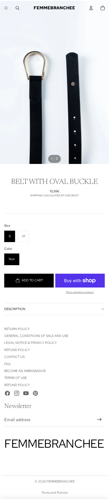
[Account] (91, 8)
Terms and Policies (55, 492)
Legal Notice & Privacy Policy (30, 343)
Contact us (14, 357)
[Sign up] (99, 420)
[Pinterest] (35, 393)
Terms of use (15, 378)
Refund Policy (17, 350)
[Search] (17, 8)
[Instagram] (16, 393)
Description (14, 309)
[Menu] (6, 8)
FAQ (7, 364)
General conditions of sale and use (36, 336)
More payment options (80, 292)
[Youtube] (26, 393)
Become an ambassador (25, 371)
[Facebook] (7, 393)
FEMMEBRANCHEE (61, 481)
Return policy (17, 329)
